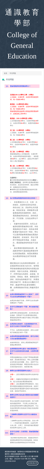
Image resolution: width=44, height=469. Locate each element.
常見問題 (13, 73)
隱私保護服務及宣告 (18, 454)
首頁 (5, 73)
